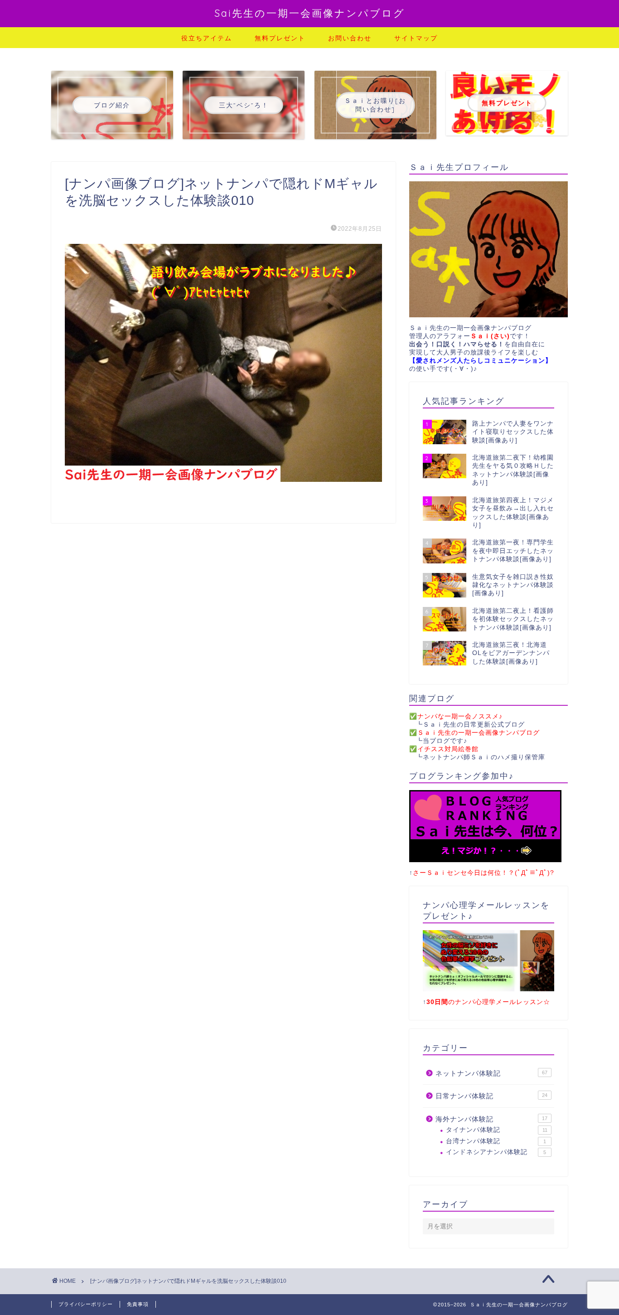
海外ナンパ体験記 (491, 1119)
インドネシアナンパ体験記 (496, 1152)
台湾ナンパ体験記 (496, 1141)
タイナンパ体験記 (496, 1129)
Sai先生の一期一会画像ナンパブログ (309, 13)
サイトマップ (416, 38)
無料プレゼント (280, 38)
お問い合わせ (350, 38)
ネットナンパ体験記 (491, 1073)
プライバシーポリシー (85, 1304)
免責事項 (138, 1304)
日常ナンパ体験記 (491, 1096)
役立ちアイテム (206, 38)
